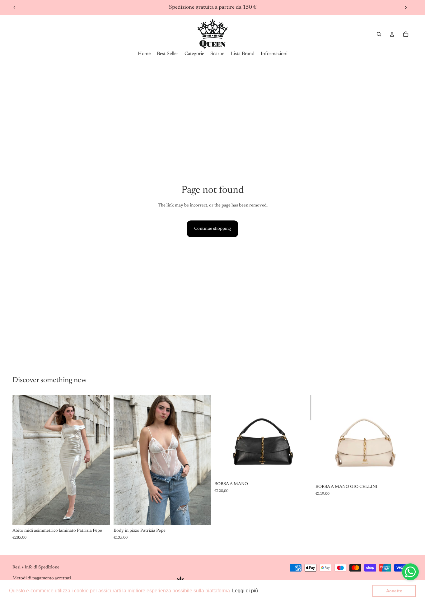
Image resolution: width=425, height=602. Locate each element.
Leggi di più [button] (245, 590)
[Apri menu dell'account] (392, 34)
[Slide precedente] (14, 7)
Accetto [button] (394, 590)
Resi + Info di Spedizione (35, 567)
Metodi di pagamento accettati (41, 578)
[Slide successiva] (406, 7)
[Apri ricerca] (379, 34)
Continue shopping (212, 229)
